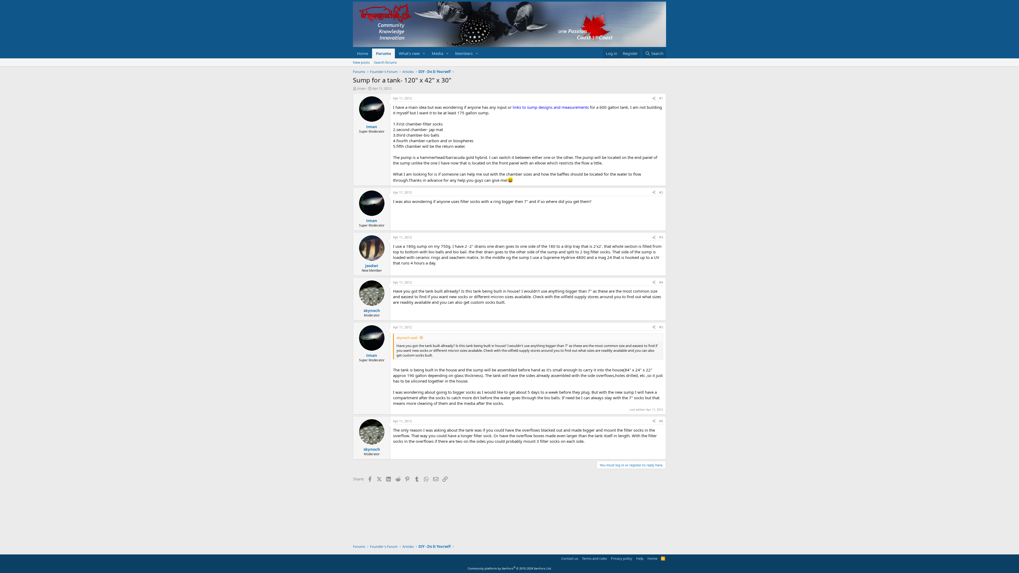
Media (437, 53)
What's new (409, 53)
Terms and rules (594, 558)
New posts (361, 62)
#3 (661, 237)
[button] (424, 53)
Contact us (569, 558)
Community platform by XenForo (510, 568)
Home (362, 53)
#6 (661, 421)
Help (640, 558)
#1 (661, 98)
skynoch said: (407, 337)
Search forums (385, 62)
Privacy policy (621, 558)
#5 (661, 327)
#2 (661, 192)
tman (361, 88)
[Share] (653, 99)
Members (464, 53)
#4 (661, 282)
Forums (383, 53)
